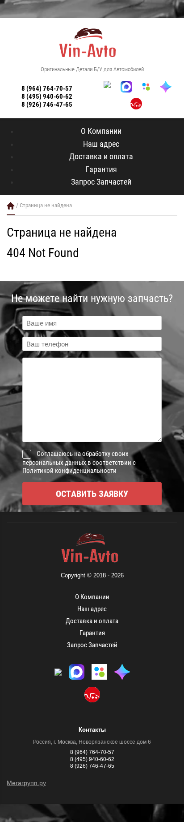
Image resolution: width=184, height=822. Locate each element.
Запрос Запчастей (101, 181)
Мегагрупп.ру (26, 782)
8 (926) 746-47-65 (46, 105)
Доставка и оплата (101, 156)
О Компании (101, 131)
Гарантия (101, 169)
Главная (11, 206)
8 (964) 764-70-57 (46, 89)
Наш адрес (101, 144)
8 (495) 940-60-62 (46, 97)
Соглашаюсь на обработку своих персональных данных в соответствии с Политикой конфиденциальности (79, 462)
